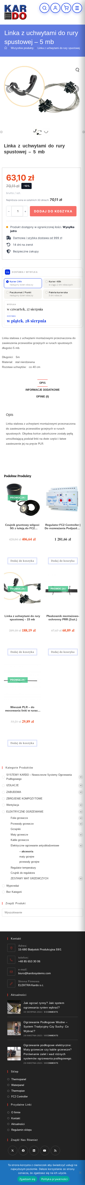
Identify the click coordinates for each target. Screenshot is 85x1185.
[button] (41, 238)
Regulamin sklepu (21, 1129)
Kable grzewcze (20, 839)
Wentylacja (12, 804)
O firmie (15, 1112)
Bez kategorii (14, 891)
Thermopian (18, 1090)
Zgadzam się (27, 1179)
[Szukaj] (44, 8)
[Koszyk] (66, 8)
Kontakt (15, 1118)
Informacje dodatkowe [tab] (43, 390)
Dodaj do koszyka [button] (22, 560)
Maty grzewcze (19, 834)
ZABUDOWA (13, 792)
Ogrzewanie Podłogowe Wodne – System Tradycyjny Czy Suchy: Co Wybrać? (46, 1027)
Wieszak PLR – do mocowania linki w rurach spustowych (22, 709)
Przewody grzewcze (22, 823)
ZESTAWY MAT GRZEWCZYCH (29, 878)
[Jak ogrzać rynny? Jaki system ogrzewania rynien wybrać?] (14, 1007)
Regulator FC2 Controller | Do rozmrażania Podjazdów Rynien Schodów (63, 526)
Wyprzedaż (12, 885)
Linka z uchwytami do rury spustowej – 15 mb (22, 617)
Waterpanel (17, 1085)
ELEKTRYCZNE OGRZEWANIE (24, 811)
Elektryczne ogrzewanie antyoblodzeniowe (35, 845)
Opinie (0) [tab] (42, 396)
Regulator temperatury (23, 867)
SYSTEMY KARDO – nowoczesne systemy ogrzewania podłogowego (39, 776)
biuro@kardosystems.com (34, 973)
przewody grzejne (29, 861)
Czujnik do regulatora (23, 872)
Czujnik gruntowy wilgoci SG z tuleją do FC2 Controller (22, 526)
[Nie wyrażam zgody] (80, 1172)
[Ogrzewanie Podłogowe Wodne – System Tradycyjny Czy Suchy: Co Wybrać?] (14, 1028)
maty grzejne (26, 856)
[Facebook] (23, 1150)
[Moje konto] (55, 8)
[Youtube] (44, 1150)
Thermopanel (18, 1079)
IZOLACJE (12, 785)
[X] (12, 1150)
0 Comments (51, 1012)
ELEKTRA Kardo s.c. (31, 985)
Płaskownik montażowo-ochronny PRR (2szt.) (62, 617)
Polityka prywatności (54, 1179)
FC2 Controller (19, 1096)
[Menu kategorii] (77, 8)
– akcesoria (26, 851)
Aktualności (18, 1124)
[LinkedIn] (34, 1150)
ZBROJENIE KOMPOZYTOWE (24, 798)
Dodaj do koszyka (53, 211)
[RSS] (55, 1150)
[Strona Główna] (5, 48)
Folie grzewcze (19, 817)
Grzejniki (16, 829)
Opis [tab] (42, 383)
